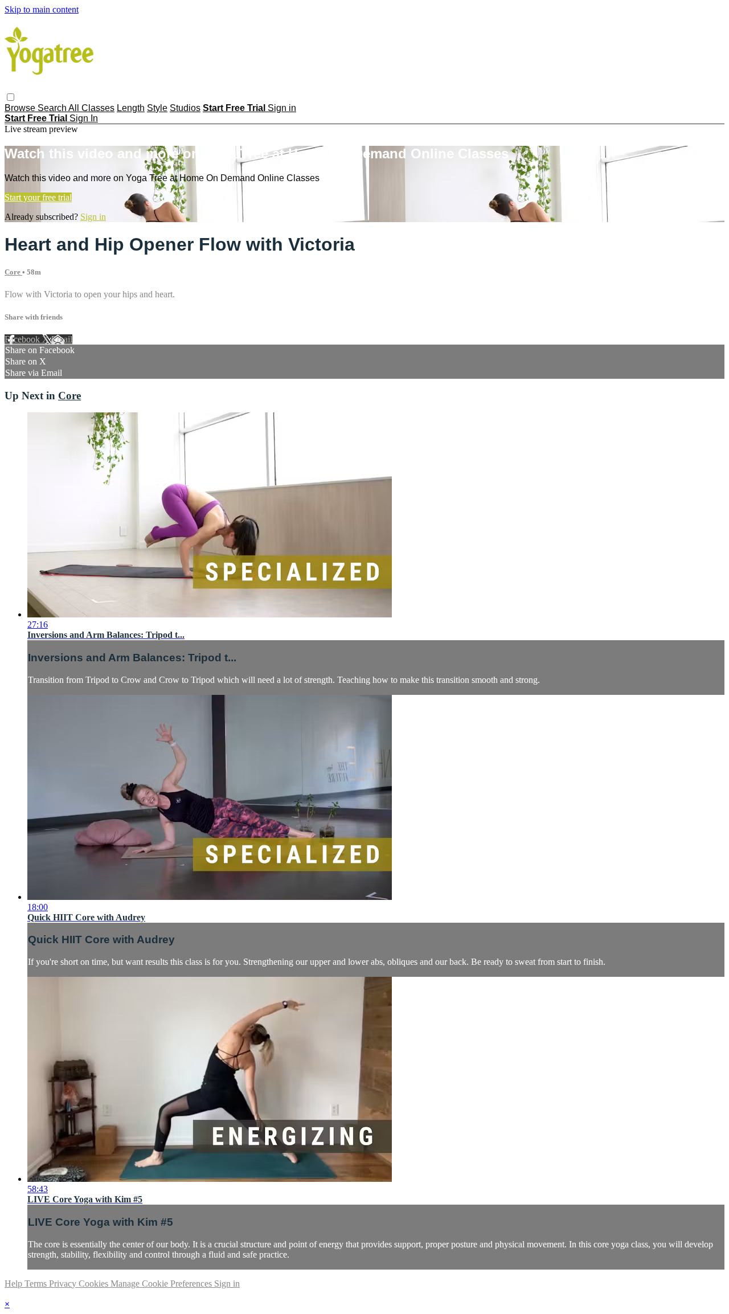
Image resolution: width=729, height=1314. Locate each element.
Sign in (282, 108)
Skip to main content (42, 9)
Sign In (83, 118)
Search (53, 108)
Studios (185, 108)
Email (61, 339)
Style (157, 108)
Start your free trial (38, 197)
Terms (36, 1283)
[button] (10, 97)
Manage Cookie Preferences (162, 1283)
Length (131, 108)
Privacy (64, 1283)
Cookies (94, 1283)
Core (13, 272)
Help (14, 1283)
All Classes (91, 108)
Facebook (23, 339)
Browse (21, 108)
